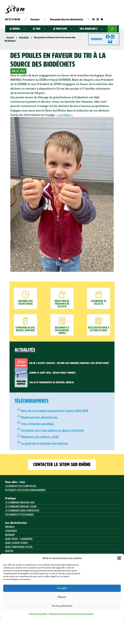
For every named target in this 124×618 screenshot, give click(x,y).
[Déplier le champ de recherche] (112, 28)
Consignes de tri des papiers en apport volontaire (52, 430)
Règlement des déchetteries (39, 417)
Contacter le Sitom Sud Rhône (62, 464)
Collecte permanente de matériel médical (51, 382)
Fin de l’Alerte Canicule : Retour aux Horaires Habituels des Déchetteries (69, 363)
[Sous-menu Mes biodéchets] (102, 29)
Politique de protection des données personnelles (71, 613)
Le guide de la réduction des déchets (44, 443)
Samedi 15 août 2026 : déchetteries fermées (52, 373)
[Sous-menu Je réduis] (24, 29)
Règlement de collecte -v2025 (40, 436)
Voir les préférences (62, 605)
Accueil (10, 37)
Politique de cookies (38, 613)
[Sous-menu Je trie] (45, 29)
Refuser (62, 597)
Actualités (24, 37)
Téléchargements (31, 400)
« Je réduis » (65, 115)
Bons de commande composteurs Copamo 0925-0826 (54, 410)
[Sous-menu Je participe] (71, 29)
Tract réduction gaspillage (37, 423)
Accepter (62, 588)
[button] (119, 558)
